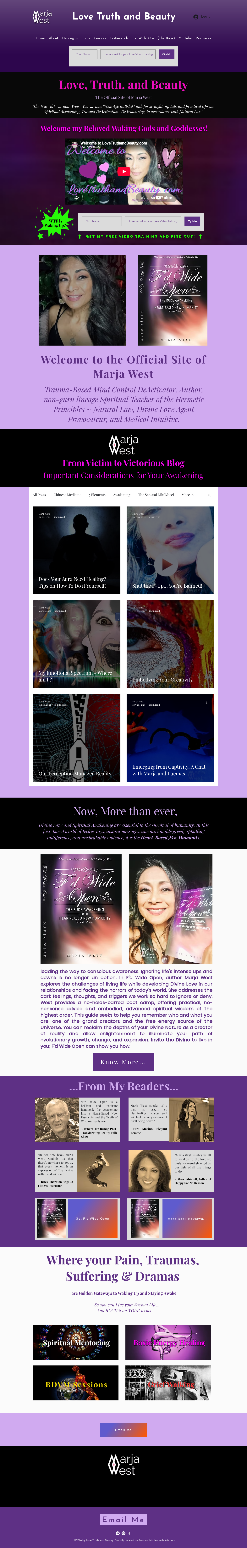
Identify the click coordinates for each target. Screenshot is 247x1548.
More (186, 494)
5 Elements (97, 494)
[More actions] (114, 515)
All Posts (39, 494)
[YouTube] (118, 1533)
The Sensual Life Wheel (156, 494)
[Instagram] (123, 1533)
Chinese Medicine (67, 494)
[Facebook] (129, 1533)
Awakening (121, 494)
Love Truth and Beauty (123, 17)
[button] (209, 495)
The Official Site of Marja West (123, 97)
